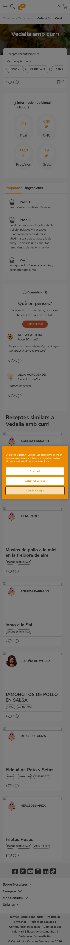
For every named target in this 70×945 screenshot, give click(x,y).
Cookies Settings (35, 490)
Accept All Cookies (35, 480)
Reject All (35, 471)
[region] (35, 472)
